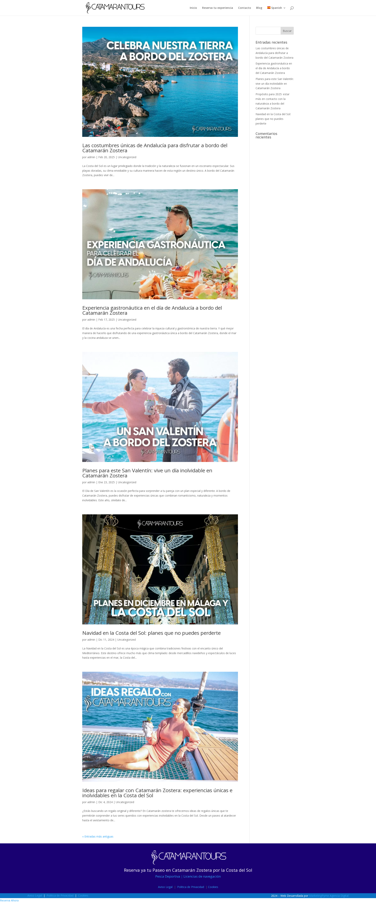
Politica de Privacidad (190, 887)
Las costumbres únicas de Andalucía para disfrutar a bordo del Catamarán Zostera (154, 148)
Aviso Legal (165, 887)
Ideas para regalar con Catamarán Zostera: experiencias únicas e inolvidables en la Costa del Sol (157, 793)
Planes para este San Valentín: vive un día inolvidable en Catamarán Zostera (147, 473)
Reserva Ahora (9, 900)
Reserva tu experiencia (217, 8)
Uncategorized (127, 157)
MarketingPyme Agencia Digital (329, 896)
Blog (259, 8)
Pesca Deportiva (167, 876)
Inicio (193, 8)
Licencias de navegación (202, 876)
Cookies (213, 887)
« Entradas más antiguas (97, 836)
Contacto (244, 8)
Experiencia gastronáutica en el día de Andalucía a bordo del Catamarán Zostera (152, 310)
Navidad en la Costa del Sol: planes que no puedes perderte (151, 632)
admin (91, 157)
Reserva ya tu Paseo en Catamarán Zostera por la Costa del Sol (188, 870)
